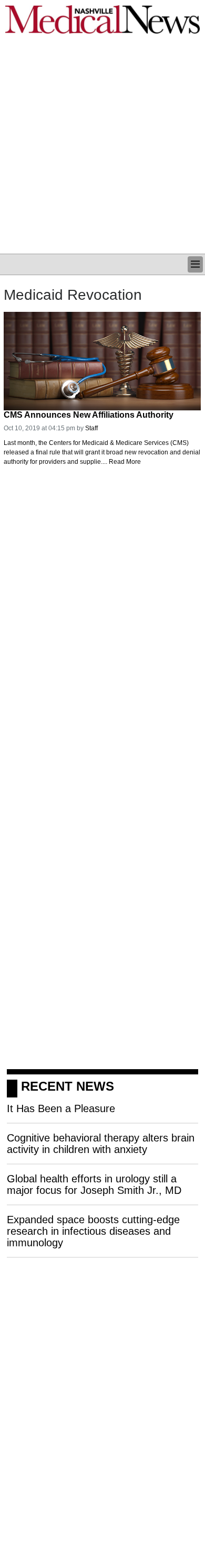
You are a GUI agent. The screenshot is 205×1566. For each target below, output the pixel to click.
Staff (91, 428)
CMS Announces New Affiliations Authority (88, 414)
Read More (125, 461)
